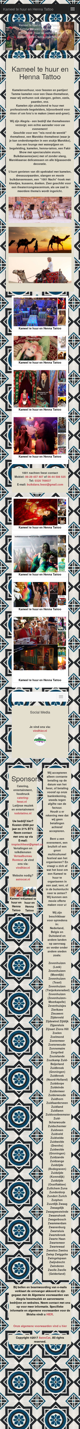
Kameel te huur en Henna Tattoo (28, 8)
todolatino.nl (22, 813)
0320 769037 (43, 480)
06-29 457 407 (34, 477)
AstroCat (44, 1337)
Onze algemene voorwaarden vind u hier (40, 1326)
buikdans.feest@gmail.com (45, 484)
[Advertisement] (40, 1388)
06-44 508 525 (57, 477)
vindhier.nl (40, 731)
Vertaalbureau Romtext (22, 858)
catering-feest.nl (23, 799)
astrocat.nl (23, 879)
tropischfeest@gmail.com (28, 844)
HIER (49, 1314)
